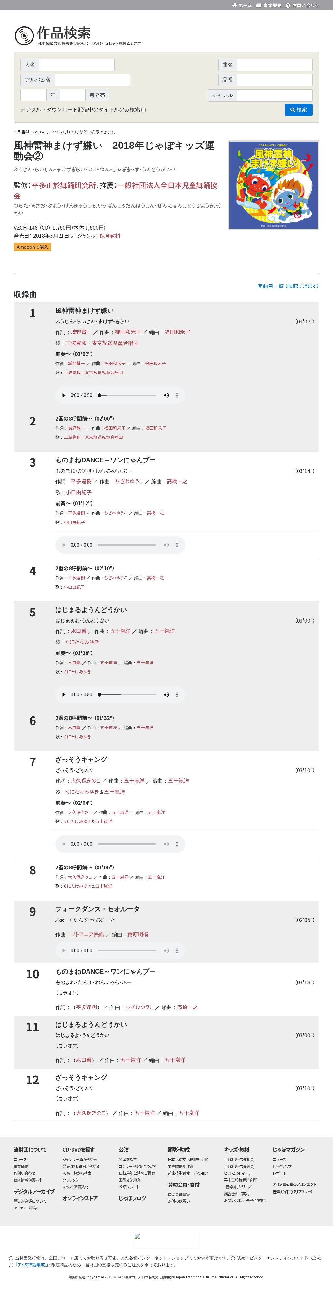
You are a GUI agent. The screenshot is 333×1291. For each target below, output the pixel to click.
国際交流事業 (129, 1180)
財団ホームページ (243, 4)
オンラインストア (80, 1198)
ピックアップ (282, 1166)
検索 (301, 109)
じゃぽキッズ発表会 (239, 1166)
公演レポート (129, 1186)
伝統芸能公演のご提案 (137, 1173)
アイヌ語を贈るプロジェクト (294, 1184)
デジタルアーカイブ (34, 1191)
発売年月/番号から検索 (81, 1166)
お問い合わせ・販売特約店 (245, 1200)
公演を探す (127, 1159)
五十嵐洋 (120, 631)
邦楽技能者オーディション (188, 1173)
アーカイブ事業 (26, 1207)
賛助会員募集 (179, 1194)
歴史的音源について (30, 1201)
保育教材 (110, 235)
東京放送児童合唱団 (115, 343)
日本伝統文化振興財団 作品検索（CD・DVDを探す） (166, 37)
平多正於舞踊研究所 (64, 185)
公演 (123, 1149)
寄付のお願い (178, 1201)
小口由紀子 (79, 492)
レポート (279, 1173)
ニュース (20, 1159)
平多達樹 (81, 481)
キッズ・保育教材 (75, 1186)
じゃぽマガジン (289, 1149)
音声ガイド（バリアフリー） (292, 1191)
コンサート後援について (137, 1166)
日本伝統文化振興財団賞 (188, 1159)
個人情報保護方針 (28, 1180)
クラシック (70, 1180)
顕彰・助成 (179, 1149)
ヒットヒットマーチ (238, 1173)
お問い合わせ (301, 4)
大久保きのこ (85, 780)
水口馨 (79, 631)
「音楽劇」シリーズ (237, 1186)
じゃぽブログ (132, 1198)
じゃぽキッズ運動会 (239, 1159)
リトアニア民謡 (87, 934)
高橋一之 (177, 481)
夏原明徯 (137, 934)
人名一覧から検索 (76, 1173)
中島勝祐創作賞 (180, 1166)
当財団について (30, 1149)
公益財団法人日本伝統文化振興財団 (49, 4)
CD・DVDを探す (78, 1149)
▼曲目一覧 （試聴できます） (288, 286)
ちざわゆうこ (129, 481)
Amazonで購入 (32, 247)
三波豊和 (76, 343)
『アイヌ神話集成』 (31, 1264)
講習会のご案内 (236, 1193)
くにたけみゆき (82, 642)
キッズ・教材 (236, 1149)
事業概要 (269, 4)
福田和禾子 (128, 331)
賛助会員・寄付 (183, 1184)
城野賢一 (81, 331)
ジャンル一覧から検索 (79, 1159)
